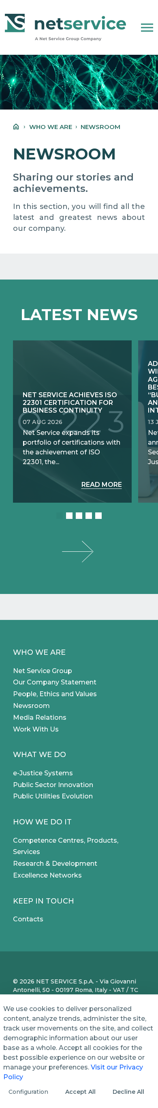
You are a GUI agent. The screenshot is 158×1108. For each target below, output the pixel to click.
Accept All (80, 1091)
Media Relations (39, 717)
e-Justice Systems (43, 773)
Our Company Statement (54, 682)
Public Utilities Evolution (53, 796)
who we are (50, 127)
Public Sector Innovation (53, 785)
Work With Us (36, 729)
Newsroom (31, 706)
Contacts (28, 919)
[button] (147, 28)
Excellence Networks (47, 875)
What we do (39, 754)
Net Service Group (42, 671)
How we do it (42, 822)
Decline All (128, 1091)
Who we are (39, 652)
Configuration (28, 1091)
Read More (101, 484)
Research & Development (55, 863)
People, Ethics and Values (55, 694)
